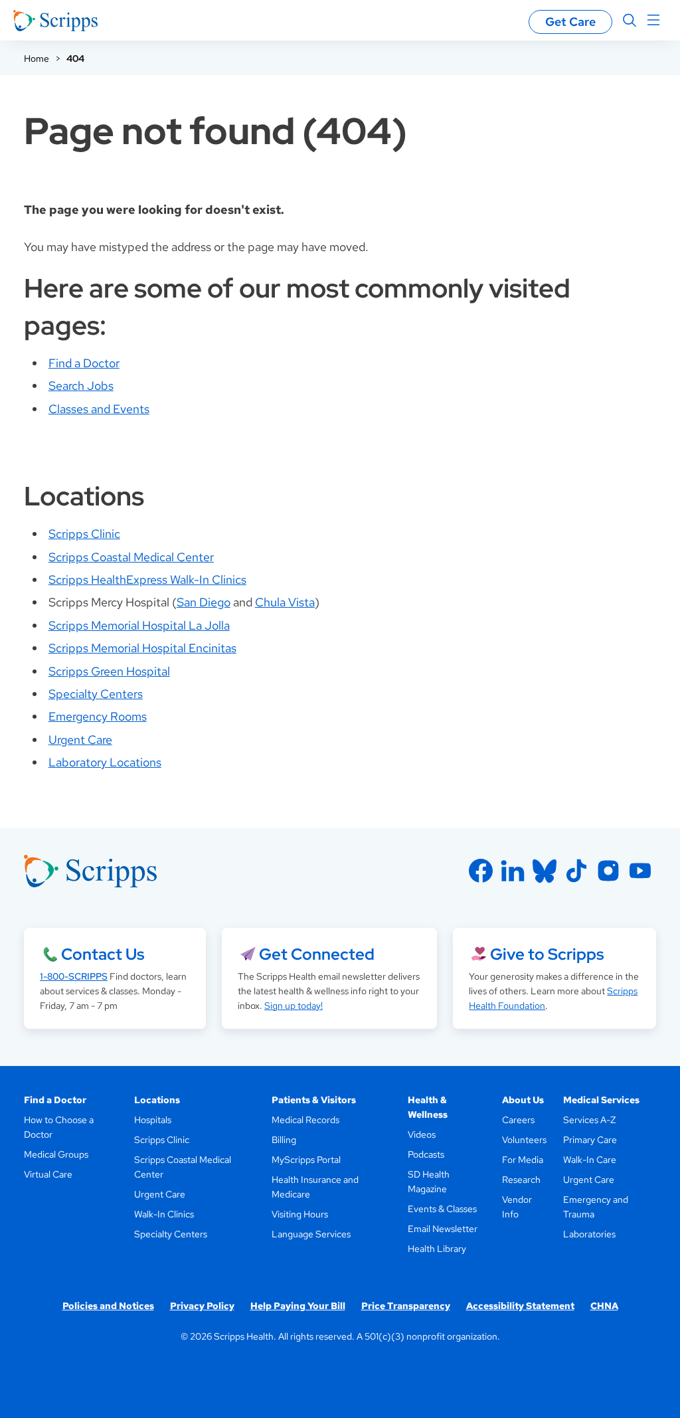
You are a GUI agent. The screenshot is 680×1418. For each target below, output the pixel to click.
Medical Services (601, 1100)
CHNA (604, 1306)
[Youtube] (640, 871)
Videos (422, 1134)
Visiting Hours (300, 1214)
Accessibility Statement (520, 1306)
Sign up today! (293, 1006)
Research (521, 1180)
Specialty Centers (95, 693)
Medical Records (305, 1120)
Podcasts (426, 1154)
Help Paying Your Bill (297, 1306)
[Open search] (629, 20)
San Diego (203, 602)
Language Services (311, 1234)
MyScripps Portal (306, 1160)
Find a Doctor (84, 363)
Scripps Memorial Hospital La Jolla (139, 625)
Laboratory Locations (104, 762)
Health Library (437, 1249)
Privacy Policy (202, 1306)
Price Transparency (405, 1306)
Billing (284, 1140)
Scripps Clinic (84, 533)
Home (36, 58)
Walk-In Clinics (164, 1214)
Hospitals (152, 1120)
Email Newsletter (442, 1229)
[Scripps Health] (55, 20)
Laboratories (589, 1234)
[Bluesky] (544, 871)
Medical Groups (56, 1154)
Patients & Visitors (314, 1100)
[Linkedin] (513, 871)
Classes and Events (98, 408)
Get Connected (317, 954)
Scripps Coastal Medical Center (131, 557)
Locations (157, 1100)
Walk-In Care (589, 1160)
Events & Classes (442, 1209)
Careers (518, 1120)
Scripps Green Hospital (109, 671)
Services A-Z (589, 1120)
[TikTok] (576, 871)
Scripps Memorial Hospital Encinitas (142, 648)
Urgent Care (80, 739)
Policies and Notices (108, 1306)
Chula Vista (285, 602)
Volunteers (524, 1140)
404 (75, 58)
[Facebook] (481, 871)
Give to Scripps (547, 954)
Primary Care (590, 1140)
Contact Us (102, 954)
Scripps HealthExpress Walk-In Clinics (147, 579)
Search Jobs (81, 385)
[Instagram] (608, 871)
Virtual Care (48, 1174)
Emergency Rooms (97, 716)
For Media (522, 1160)
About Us (523, 1100)
